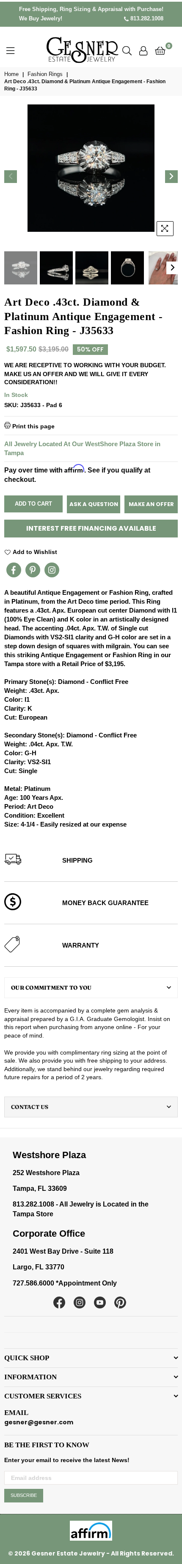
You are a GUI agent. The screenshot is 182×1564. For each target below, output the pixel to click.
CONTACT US (30, 1106)
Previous (10, 176)
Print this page (33, 426)
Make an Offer (151, 504)
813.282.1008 (146, 18)
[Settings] (143, 50)
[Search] (127, 50)
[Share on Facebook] (13, 570)
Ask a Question (93, 504)
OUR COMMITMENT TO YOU (51, 987)
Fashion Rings (45, 74)
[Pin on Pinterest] (32, 570)
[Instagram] (51, 570)
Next (171, 176)
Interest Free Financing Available (91, 528)
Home (11, 74)
